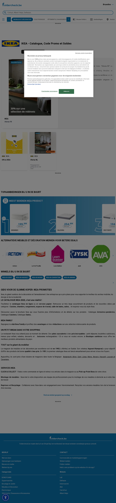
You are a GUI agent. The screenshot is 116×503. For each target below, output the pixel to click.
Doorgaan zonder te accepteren (83, 53)
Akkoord (66, 91)
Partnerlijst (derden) (34, 84)
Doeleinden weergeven (49, 91)
